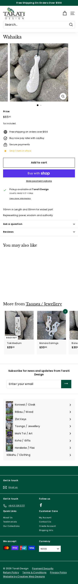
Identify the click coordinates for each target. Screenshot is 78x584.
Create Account (47, 526)
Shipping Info (46, 530)
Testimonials (10, 521)
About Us (8, 517)
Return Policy (11, 572)
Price (6, 111)
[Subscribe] (66, 384)
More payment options (39, 181)
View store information (20, 198)
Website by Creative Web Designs (24, 576)
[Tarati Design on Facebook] (41, 505)
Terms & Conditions (34, 572)
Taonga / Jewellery (44, 304)
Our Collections (11, 526)
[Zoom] (62, 96)
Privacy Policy (58, 572)
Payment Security (43, 568)
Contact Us (45, 521)
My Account (45, 517)
